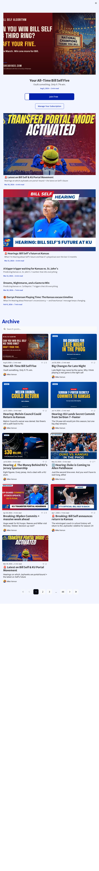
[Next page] (69, 591)
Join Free (53, 96)
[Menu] (96, 3)
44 (63, 591)
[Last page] (76, 591)
